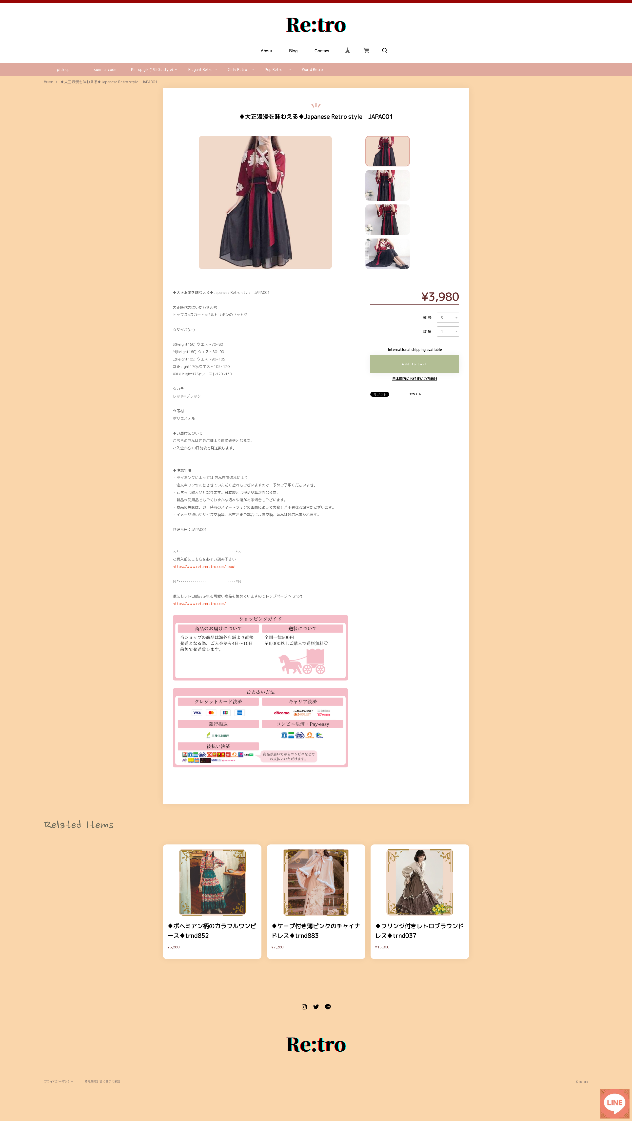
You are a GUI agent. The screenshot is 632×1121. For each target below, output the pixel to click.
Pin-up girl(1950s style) (152, 69)
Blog (293, 50)
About (266, 50)
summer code (105, 69)
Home (48, 82)
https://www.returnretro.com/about (204, 566)
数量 (428, 331)
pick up (63, 69)
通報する (415, 394)
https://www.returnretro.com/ (199, 603)
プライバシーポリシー (59, 1081)
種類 (428, 318)
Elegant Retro (200, 69)
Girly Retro (237, 69)
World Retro (312, 69)
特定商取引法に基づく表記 (102, 1081)
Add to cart (415, 364)
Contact (322, 50)
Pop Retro (273, 69)
